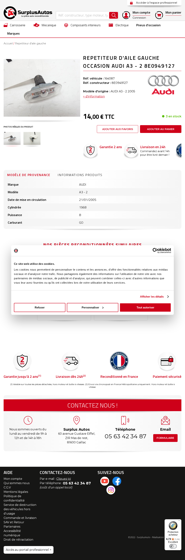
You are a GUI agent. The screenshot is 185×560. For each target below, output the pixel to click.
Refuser (40, 307)
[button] (12, 138)
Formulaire (165, 438)
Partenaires (12, 526)
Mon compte (13, 478)
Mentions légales (16, 492)
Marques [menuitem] (13, 33)
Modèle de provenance (28, 174)
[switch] (173, 546)
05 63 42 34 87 (125, 436)
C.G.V (7, 487)
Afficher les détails (152, 296)
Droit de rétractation (18, 539)
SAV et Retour (14, 522)
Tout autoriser (145, 307)
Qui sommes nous (16, 483)
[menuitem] (14, 25)
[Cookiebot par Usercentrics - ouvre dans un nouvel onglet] (155, 250)
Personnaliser (90, 307)
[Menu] (179, 521)
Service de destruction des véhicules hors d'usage (20, 509)
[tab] (29, 174)
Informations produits (80, 174)
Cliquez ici (63, 478)
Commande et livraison (20, 518)
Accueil (8, 43)
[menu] (92, 29)
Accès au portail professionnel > (28, 549)
